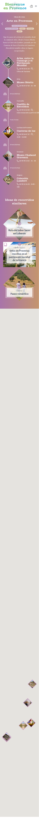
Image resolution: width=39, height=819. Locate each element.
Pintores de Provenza (11, 28)
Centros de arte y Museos (19, 26)
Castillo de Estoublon (23, 105)
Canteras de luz (26, 130)
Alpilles (19, 31)
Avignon (22, 28)
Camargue (30, 28)
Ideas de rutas (19, 17)
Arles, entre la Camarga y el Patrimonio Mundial (25, 62)
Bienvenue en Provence (14, 6)
